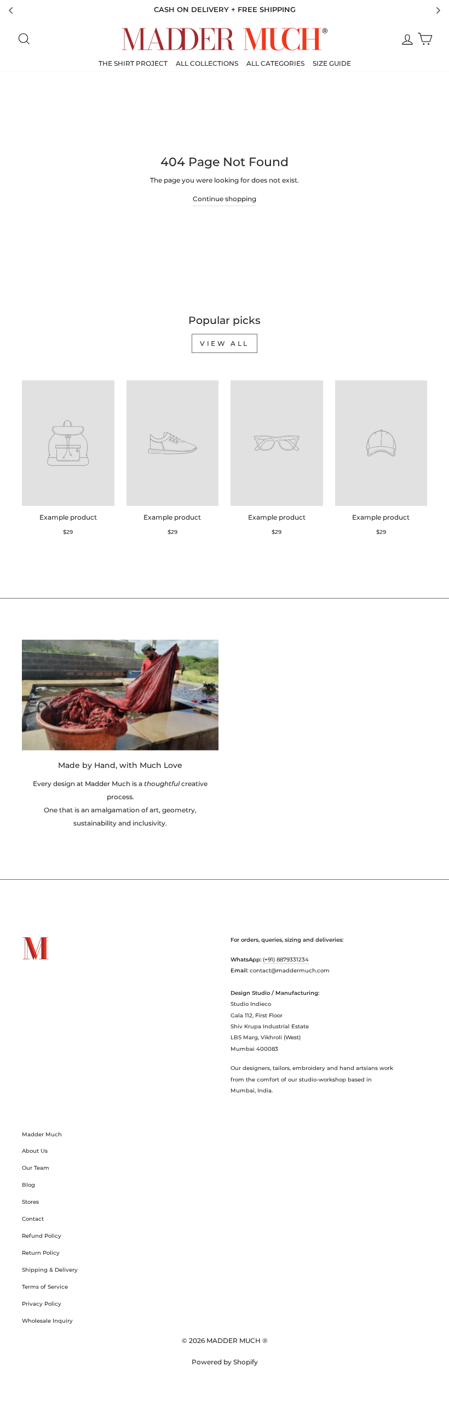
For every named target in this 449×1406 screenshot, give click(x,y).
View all (224, 343)
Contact (33, 1218)
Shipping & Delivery (50, 1269)
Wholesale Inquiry (47, 1320)
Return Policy (41, 1252)
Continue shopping (224, 199)
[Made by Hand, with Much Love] (120, 695)
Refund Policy (41, 1235)
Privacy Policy (41, 1303)
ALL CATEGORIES (275, 63)
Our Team (35, 1167)
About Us (35, 1150)
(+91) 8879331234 (286, 959)
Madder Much (42, 1134)
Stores (30, 1201)
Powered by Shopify (225, 1362)
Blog (28, 1184)
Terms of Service (45, 1286)
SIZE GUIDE (332, 63)
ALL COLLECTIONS (207, 63)
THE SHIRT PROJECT (133, 63)
